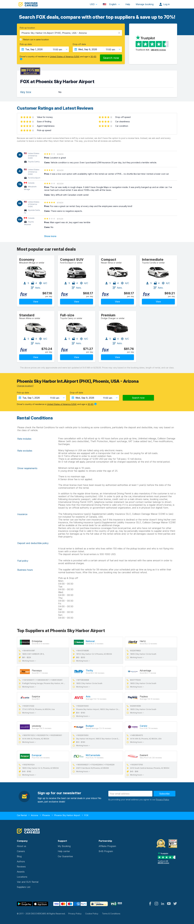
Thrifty (89, 670)
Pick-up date (26, 44)
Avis (88, 696)
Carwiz (143, 725)
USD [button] (92, 4)
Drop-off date (79, 44)
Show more (50, 236)
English (113, 4)
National (90, 641)
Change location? (25, 386)
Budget (90, 725)
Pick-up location (27, 28)
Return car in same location (36, 39)
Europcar (37, 755)
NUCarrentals (93, 755)
